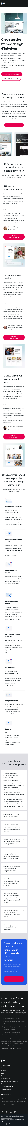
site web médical (15, 1048)
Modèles (3, 1070)
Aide (2, 1084)
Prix (2, 1068)
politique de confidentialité (6, 1118)
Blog (2, 1073)
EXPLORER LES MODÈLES (11, 79)
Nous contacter (5, 1078)
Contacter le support (7, 1086)
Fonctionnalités (5, 1065)
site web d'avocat (12, 1046)
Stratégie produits (6, 1094)
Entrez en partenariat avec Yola (9, 1081)
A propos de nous (6, 1076)
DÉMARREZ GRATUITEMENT (12, 74)
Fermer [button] (3, 1123)
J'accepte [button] (11, 1123)
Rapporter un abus (6, 1089)
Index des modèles (6, 1092)
